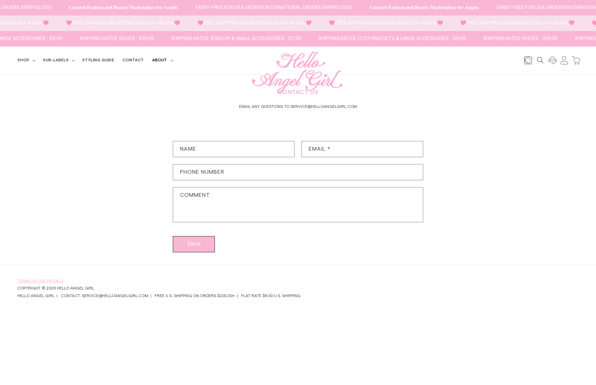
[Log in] (564, 60)
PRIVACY (55, 281)
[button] (26, 60)
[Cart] (576, 60)
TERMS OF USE (31, 281)
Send (194, 243)
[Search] (540, 60)
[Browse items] (528, 60)
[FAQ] (552, 60)
